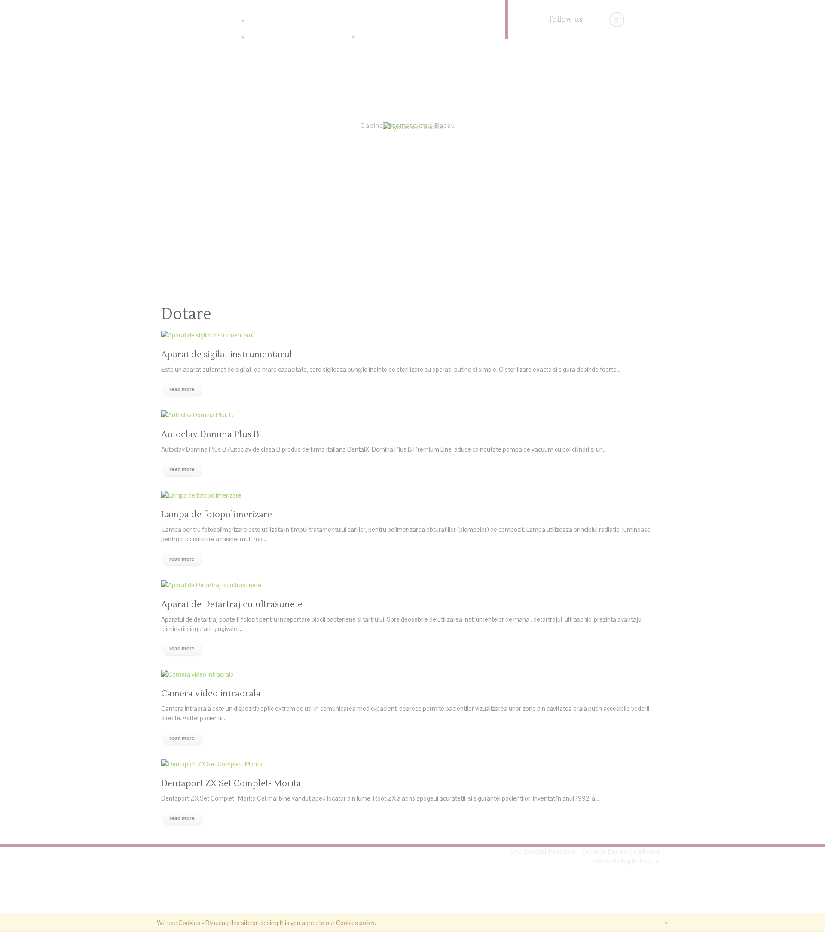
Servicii (243, 5)
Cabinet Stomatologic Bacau (223, 852)
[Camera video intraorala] (197, 674)
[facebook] (599, 19)
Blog (422, 852)
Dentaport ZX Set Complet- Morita (231, 783)
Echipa (352, 20)
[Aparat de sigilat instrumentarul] (207, 334)
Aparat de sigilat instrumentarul (226, 354)
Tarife (257, 37)
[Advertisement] (412, 222)
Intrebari (372, 37)
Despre (186, 36)
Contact (202, 75)
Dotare (259, 22)
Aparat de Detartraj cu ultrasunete (231, 604)
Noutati (464, 36)
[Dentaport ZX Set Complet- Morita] (212, 763)
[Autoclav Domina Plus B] (197, 414)
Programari (203, 861)
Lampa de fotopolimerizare (216, 514)
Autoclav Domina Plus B (210, 434)
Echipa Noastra (367, 852)
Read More (182, 389)
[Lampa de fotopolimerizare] (201, 495)
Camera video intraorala (211, 693)
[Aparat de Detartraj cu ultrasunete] (211, 584)
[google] (616, 19)
